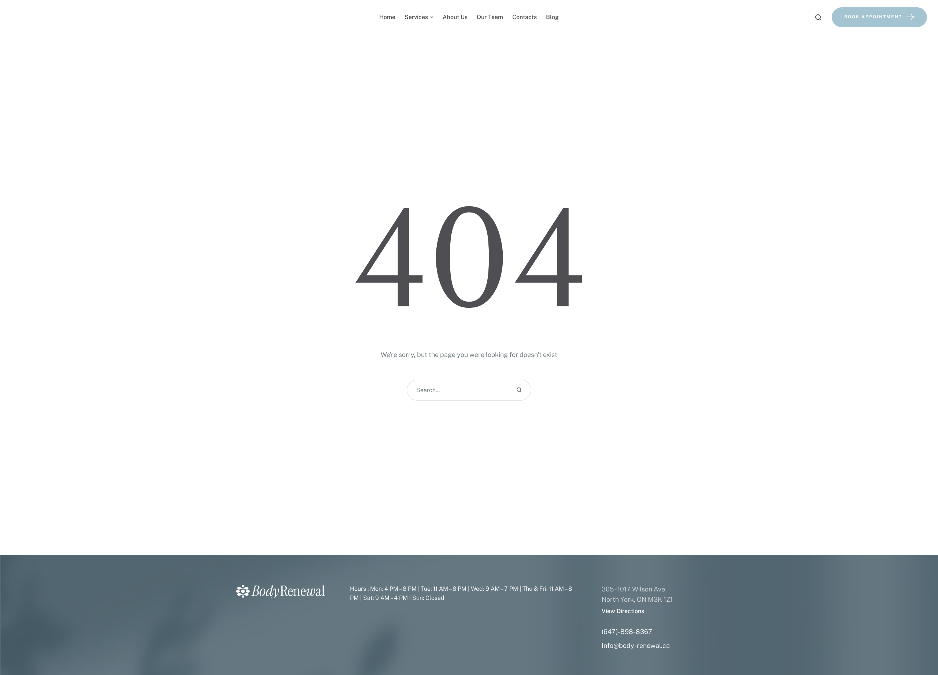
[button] (918, 644)
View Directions (623, 611)
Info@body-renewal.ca (636, 645)
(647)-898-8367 (627, 631)
